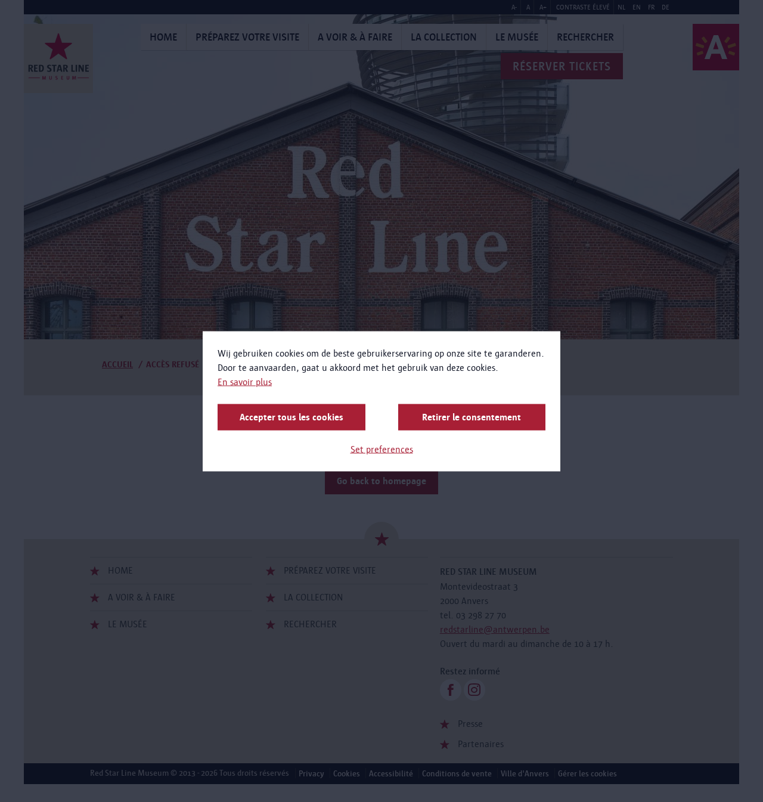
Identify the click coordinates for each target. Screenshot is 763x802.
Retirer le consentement (471, 416)
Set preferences (382, 449)
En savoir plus (245, 381)
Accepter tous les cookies (291, 416)
